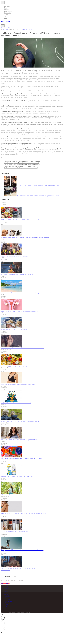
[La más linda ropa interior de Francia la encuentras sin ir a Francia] (11, 383)
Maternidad (7, 6)
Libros (5, 18)
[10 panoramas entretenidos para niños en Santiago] (11, 254)
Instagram (6, 588)
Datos (5, 8)
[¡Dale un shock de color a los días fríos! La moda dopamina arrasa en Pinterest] (11, 456)
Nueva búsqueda (5, 583)
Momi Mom (6, 29)
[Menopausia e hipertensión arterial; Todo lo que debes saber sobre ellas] (11, 419)
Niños (9, 28)
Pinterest (6, 591)
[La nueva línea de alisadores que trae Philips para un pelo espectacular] (11, 438)
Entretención (7, 13)
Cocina (6, 14)
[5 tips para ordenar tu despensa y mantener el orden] (11, 530)
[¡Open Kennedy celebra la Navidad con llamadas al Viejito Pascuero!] (11, 566)
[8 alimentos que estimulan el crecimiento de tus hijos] (11, 364)
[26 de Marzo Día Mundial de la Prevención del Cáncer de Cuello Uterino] (11, 309)
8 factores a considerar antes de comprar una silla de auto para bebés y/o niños (37, 196)
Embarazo (6, 9)
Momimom (5, 21)
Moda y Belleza (8, 11)
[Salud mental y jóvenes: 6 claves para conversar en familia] (11, 401)
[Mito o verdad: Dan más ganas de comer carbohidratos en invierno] (11, 273)
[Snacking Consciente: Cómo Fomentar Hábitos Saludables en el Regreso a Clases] (11, 217)
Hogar (5, 16)
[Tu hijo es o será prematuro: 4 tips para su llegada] (11, 328)
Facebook (6, 586)
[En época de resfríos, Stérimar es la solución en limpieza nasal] (11, 475)
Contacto (6, 609)
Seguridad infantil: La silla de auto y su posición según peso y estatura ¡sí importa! (37, 185)
